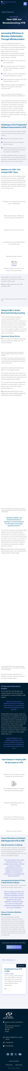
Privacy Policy (9, 1065)
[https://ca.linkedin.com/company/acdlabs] (12, 1054)
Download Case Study (14, 947)
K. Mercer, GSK (13, 977)
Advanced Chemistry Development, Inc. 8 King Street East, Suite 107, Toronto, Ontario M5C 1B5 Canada (14, 1026)
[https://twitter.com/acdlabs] (15, 1054)
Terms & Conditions (14, 1061)
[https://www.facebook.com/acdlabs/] (8, 1054)
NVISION (17, 1068)
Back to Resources (8, 12)
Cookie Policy (18, 1065)
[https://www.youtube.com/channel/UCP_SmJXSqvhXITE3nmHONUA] (20, 1054)
